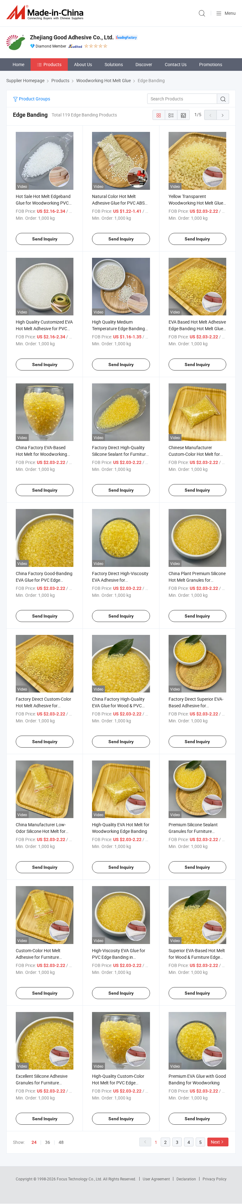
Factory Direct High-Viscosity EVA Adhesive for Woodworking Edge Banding (120, 580)
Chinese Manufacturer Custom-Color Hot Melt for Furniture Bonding (194, 454)
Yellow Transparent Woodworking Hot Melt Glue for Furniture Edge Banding (196, 202)
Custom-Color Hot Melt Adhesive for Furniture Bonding (38, 957)
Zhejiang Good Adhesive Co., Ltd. (72, 37)
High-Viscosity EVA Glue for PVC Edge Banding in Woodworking (118, 957)
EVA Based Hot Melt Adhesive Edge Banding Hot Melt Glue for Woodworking (197, 328)
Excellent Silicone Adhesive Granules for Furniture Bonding (41, 1082)
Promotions (210, 64)
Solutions (114, 64)
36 (47, 1142)
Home (18, 64)
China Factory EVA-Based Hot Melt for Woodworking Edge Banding (41, 454)
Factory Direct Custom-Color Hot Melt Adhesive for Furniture (43, 705)
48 (61, 1142)
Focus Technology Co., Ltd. (80, 1178)
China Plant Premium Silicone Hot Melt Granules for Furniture (197, 580)
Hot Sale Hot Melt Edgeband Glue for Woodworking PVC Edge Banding (43, 202)
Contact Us (176, 64)
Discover (143, 64)
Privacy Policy (215, 1178)
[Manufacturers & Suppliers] (46, 12)
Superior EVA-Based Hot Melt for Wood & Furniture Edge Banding (197, 957)
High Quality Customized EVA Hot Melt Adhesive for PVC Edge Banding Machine (44, 328)
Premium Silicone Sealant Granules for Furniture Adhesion (193, 831)
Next (215, 1142)
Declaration (186, 1178)
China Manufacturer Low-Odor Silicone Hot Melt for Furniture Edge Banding (41, 831)
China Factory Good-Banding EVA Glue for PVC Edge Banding (44, 580)
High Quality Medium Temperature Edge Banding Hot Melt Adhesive (118, 328)
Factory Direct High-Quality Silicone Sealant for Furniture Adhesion (120, 454)
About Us (83, 64)
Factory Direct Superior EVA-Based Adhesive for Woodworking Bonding (196, 705)
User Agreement (156, 1178)
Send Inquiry (44, 238)
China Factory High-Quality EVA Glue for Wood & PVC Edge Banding (118, 705)
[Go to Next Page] (223, 115)
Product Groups (34, 99)
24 (34, 1142)
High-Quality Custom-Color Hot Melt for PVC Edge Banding (118, 1082)
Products (52, 64)
